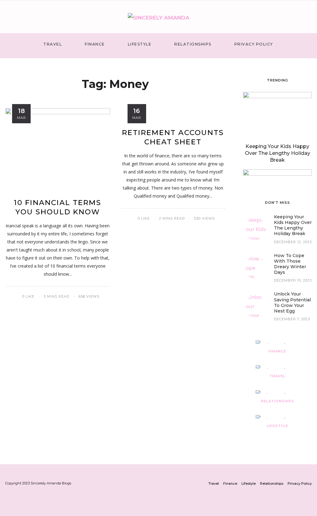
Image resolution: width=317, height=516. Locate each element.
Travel (52, 44)
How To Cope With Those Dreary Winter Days (290, 264)
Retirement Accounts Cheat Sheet (173, 137)
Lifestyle (140, 44)
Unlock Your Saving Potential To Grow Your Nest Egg (292, 302)
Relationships (192, 44)
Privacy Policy (253, 44)
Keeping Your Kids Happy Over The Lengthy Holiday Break (277, 153)
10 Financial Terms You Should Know (57, 207)
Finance (95, 44)
